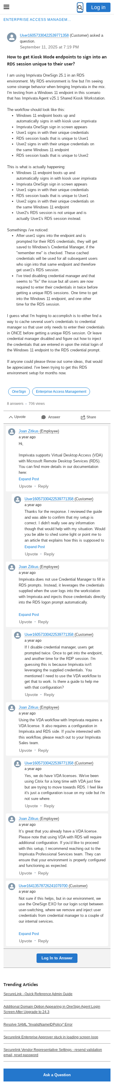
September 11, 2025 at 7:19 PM (49, 47)
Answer (54, 417)
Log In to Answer (57, 958)
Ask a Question (57, 1075)
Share (91, 417)
